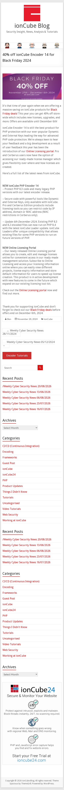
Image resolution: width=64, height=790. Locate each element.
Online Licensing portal (40, 151)
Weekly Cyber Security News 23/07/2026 (26, 403)
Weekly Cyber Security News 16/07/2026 (26, 409)
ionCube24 (8, 474)
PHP (4, 480)
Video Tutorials (11, 508)
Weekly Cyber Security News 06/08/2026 (26, 397)
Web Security (10, 514)
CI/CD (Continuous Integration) (20, 446)
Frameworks (9, 457)
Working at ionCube (14, 520)
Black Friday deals (41, 309)
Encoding (7, 451)
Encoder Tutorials (17, 355)
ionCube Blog (32, 25)
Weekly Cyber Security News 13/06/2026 (26, 392)
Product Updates (12, 486)
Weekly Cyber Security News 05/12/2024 (28, 343)
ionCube (48, 319)
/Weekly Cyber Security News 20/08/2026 (26, 386)
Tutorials (7, 497)
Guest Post (8, 463)
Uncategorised (11, 503)
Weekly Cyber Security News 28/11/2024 (22, 332)
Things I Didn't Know (14, 491)
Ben (9, 319)
